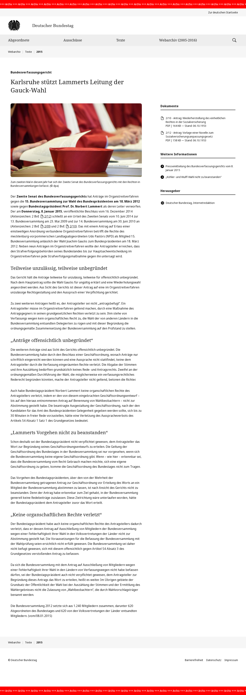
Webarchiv (14, 52)
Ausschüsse (72, 40)
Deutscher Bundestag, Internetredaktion (190, 203)
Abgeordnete (18, 40)
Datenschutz (213, 660)
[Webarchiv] (40, 25)
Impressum (231, 660)
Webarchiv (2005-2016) (178, 40)
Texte (120, 40)
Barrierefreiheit (194, 660)
